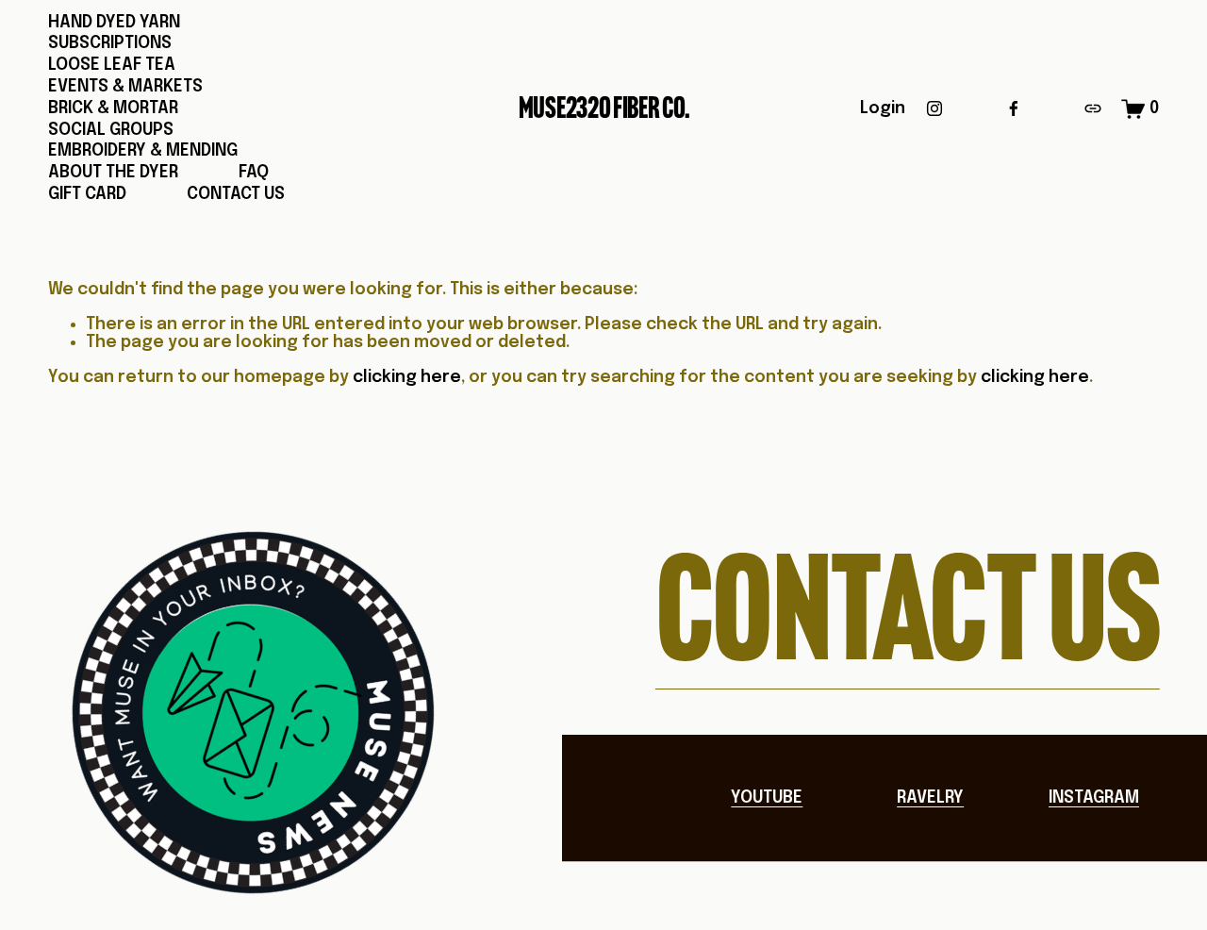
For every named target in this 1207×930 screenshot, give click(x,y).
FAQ (254, 172)
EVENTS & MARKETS (125, 86)
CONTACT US (236, 194)
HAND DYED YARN (114, 22)
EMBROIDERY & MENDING (143, 150)
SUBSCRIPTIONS (110, 43)
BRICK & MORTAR (113, 108)
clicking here (407, 377)
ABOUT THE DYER (113, 172)
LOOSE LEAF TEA (111, 65)
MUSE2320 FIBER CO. (604, 108)
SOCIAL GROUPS (111, 130)
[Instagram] (934, 108)
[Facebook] (1013, 108)
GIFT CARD (87, 194)
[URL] (1092, 108)
